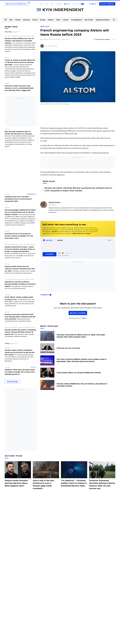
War (11, 20)
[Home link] (60, 9)
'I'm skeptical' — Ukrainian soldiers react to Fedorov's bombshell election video (74, 483)
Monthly (49, 240)
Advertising (58, 4)
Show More (12, 382)
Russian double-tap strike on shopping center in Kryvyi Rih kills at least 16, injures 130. (20, 332)
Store (68, 4)
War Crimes (89, 20)
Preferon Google (103, 39)
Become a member (78, 313)
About (41, 4)
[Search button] (113, 19)
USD (109, 240)
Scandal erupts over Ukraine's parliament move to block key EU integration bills (18, 199)
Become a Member (107, 4)
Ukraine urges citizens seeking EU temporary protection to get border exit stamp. (20, 352)
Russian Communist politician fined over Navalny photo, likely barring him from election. (20, 317)
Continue (49, 254)
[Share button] (113, 39)
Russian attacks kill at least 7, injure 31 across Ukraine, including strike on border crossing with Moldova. (20, 249)
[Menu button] (6, 20)
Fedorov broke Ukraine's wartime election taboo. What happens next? (16, 483)
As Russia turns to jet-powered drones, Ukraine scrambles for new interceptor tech (19, 236)
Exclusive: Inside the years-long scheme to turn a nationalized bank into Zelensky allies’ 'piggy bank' (19, 88)
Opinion (50, 20)
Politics (18, 20)
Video (58, 20)
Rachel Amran (52, 46)
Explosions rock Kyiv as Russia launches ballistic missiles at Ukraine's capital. (20, 284)
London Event (76, 4)
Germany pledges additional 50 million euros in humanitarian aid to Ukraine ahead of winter (20, 212)
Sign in (84, 318)
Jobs (52, 4)
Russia (35, 20)
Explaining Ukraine (103, 20)
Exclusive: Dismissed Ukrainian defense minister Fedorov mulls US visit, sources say (102, 484)
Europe (42, 20)
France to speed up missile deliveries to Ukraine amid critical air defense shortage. (20, 62)
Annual (60, 240)
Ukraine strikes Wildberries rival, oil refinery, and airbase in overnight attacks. (19, 41)
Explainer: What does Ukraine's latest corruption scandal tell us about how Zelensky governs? (20, 372)
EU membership (31, 194)
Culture (66, 20)
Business (26, 20)
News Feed (44, 26)
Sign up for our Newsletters (17, 4)
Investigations (76, 20)
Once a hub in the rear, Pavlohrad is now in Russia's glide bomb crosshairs (43, 484)
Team (47, 4)
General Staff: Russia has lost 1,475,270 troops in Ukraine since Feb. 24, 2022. (20, 269)
